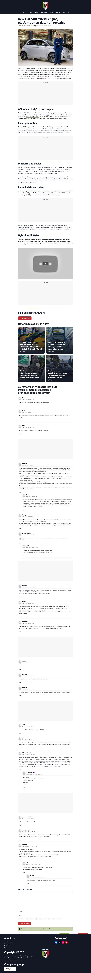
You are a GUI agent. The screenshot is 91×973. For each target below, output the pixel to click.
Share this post (26, 318)
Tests (36, 12)
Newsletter (7, 944)
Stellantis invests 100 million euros (63, 179)
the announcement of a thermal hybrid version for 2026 (36, 72)
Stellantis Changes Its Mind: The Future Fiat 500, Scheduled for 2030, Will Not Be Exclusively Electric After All (31, 346)
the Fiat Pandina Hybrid (32, 116)
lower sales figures (62, 72)
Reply (20, 406)
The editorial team (9, 942)
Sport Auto (44, 12)
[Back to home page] (45, 5)
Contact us (7, 946)
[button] (68, 12)
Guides (51, 12)
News (23, 12)
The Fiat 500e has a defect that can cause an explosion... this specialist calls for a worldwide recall (29, 374)
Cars (31, 12)
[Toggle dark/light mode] (64, 12)
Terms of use (7, 948)
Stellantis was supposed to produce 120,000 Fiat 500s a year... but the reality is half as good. (56, 346)
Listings (58, 12)
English (10, 969)
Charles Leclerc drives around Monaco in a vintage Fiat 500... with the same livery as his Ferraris (57, 374)
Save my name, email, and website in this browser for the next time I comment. (41, 919)
